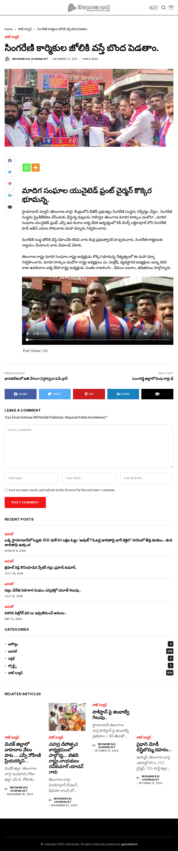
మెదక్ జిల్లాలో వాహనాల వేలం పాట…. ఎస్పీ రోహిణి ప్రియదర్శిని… (23, 752)
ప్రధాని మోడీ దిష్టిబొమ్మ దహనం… (154, 747)
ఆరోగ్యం (90, 644)
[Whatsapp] (26, 167)
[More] (36, 167)
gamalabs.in (129, 844)
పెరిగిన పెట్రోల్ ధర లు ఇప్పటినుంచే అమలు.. (36, 613)
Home (9, 29)
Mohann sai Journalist (30, 59)
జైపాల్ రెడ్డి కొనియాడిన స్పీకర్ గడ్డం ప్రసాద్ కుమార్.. (41, 567)
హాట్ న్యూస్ (25, 29)
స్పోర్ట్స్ (90, 666)
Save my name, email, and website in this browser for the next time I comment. (62, 490)
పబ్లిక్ (90, 658)
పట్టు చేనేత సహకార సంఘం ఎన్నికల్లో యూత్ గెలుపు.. (43, 590)
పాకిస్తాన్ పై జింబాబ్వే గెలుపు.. (110, 714)
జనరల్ (9, 534)
